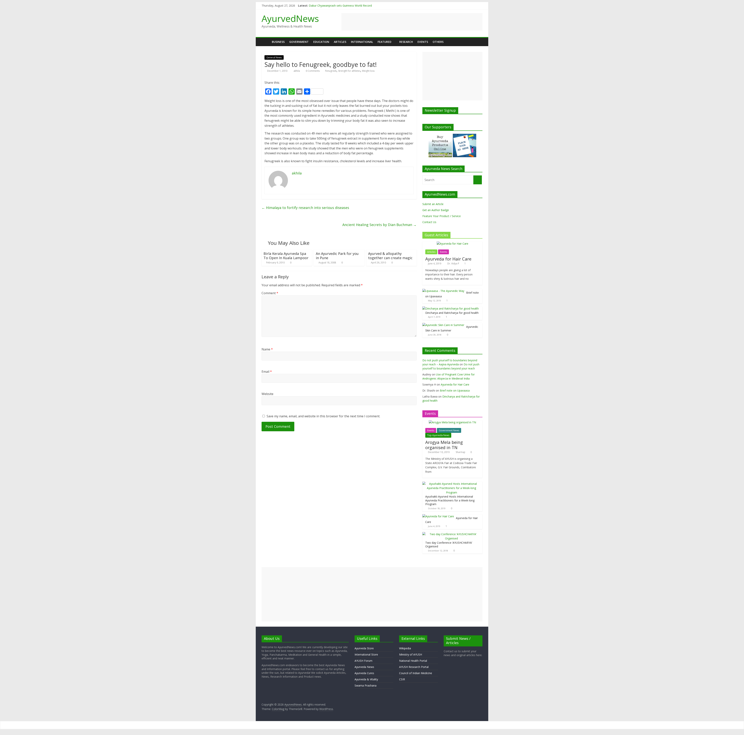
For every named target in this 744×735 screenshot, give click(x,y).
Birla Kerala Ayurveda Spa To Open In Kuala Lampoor (286, 255)
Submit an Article (432, 204)
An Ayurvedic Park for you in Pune (337, 255)
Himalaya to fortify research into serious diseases (305, 207)
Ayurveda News (364, 667)
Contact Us (429, 222)
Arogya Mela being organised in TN (444, 444)
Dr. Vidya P (453, 263)
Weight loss (368, 70)
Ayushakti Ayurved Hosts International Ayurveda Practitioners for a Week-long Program (449, 500)
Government (299, 42)
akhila (297, 70)
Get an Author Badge (435, 210)
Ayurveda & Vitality (366, 679)
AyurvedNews (290, 18)
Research (406, 42)
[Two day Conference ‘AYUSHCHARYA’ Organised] (451, 534)
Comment (270, 293)
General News (274, 57)
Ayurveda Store (364, 648)
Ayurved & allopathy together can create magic (390, 255)
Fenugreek (331, 70)
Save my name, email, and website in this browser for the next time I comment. (323, 416)
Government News (449, 430)
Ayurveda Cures (364, 673)
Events (423, 42)
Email (267, 371)
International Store (366, 654)
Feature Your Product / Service (441, 216)
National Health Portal (413, 661)
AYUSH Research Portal (414, 667)
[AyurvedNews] (266, 42)
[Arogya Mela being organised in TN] (452, 422)
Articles (340, 42)
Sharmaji (461, 452)
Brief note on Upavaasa (455, 390)
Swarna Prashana (365, 685)
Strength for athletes (349, 70)
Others (438, 42)
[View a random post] (478, 42)
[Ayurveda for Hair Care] (452, 243)
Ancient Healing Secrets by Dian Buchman (379, 224)
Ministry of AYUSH (410, 654)
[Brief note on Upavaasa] (443, 291)
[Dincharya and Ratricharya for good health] (450, 308)
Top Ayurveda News (438, 435)
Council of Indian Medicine (415, 673)
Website (267, 394)
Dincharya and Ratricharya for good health (452, 313)
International (362, 42)
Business (278, 42)
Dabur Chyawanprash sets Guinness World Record (340, 5)
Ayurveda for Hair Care (448, 259)
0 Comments (312, 70)
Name (267, 349)
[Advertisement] (411, 22)
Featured (384, 42)
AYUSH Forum (363, 661)
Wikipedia (405, 648)
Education (321, 42)
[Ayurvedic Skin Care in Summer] (443, 325)
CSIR (402, 679)
